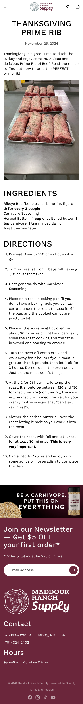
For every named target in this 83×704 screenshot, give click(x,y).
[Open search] (68, 6)
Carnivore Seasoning (21, 213)
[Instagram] (37, 697)
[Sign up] (73, 570)
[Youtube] (53, 697)
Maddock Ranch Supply (33, 683)
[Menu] (5, 7)
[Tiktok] (45, 697)
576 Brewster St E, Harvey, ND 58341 (35, 635)
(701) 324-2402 (16, 642)
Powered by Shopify (63, 683)
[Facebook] (30, 697)
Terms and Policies (41, 689)
